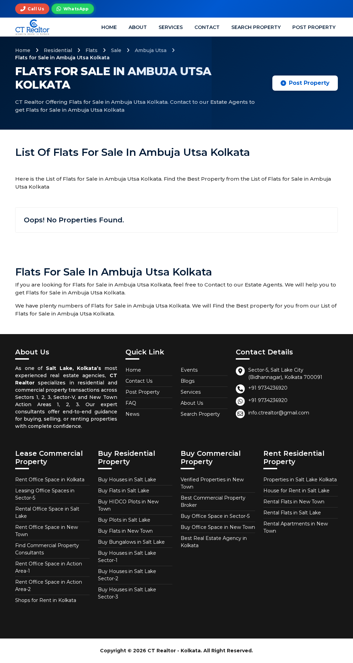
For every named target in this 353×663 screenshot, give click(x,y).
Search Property (256, 27)
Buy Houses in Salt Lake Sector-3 (127, 593)
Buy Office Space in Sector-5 (215, 516)
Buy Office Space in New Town (218, 527)
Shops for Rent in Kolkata (45, 600)
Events (189, 370)
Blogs (187, 381)
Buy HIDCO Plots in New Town (128, 505)
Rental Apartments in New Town (295, 527)
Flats (91, 50)
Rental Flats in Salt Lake (292, 513)
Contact (207, 27)
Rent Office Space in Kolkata (49, 479)
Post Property (313, 27)
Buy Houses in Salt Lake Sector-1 (127, 556)
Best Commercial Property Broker (213, 501)
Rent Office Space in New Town (46, 531)
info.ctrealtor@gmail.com (278, 413)
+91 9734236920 (268, 388)
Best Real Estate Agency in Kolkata (214, 542)
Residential (58, 50)
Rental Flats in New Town (293, 502)
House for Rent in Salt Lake (296, 491)
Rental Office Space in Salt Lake (47, 512)
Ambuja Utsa (151, 50)
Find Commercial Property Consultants (47, 549)
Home (109, 27)
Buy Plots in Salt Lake (124, 520)
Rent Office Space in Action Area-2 (48, 585)
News (132, 414)
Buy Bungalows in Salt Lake (131, 542)
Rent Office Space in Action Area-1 (48, 567)
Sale (116, 50)
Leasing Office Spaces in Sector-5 (44, 494)
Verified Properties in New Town (212, 483)
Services (171, 27)
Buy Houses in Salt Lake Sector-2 (127, 575)
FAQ (130, 403)
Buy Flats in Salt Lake (123, 491)
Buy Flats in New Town (125, 531)
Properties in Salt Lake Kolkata (300, 479)
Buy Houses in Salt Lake (127, 479)
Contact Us (138, 381)
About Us (192, 403)
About (138, 27)
